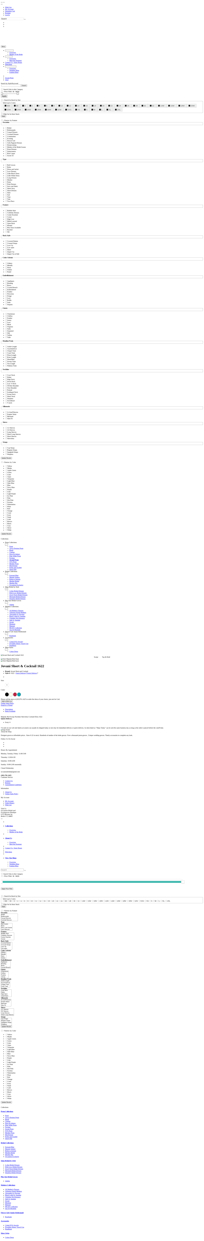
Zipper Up (10, 252)
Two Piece (10, 201)
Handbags (12, 645)
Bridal (9, 128)
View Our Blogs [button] (10, 858)
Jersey (9, 320)
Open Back (11, 223)
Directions (8, 852)
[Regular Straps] (6, 1021)
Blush (11, 550)
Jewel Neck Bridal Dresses (18, 595)
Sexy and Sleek (12, 186)
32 (153, 106)
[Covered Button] (6, 943)
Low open (10, 247)
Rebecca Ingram (14, 579)
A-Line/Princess (12, 412)
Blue (9, 485)
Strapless (10, 398)
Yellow (9, 466)
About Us (8, 792)
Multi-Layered (12, 221)
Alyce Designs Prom (16, 548)
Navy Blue (11, 487)
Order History (9, 803)
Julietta (11, 605)
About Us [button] (8, 838)
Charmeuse (11, 314)
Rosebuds (12, 636)
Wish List (8, 7)
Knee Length (11, 357)
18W (183, 106)
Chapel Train (11, 351)
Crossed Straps (12, 243)
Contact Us (9, 781)
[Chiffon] (4, 973)
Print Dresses (11, 184)
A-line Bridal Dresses (16, 591)
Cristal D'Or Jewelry (16, 642)
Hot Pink (10, 500)
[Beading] (6, 964)
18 (95, 106)
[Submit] (25, 19)
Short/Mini (10, 359)
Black (9, 523)
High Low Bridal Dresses (18, 593)
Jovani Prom (14, 560)
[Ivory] (11, 694)
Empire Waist (11, 414)
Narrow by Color (10, 462)
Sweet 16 (10, 156)
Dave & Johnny (14, 554)
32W (59, 110)
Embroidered (11, 290)
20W (193, 106)
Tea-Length (11, 364)
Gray (9, 526)
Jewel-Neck (11, 381)
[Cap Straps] (6, 1019)
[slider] (183, 881)
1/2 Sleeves (11, 428)
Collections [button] (9, 826)
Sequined (10, 331)
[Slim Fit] (6, 1005)
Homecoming (11, 145)
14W (162, 106)
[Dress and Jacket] (6, 928)
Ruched (9, 230)
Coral (9, 513)
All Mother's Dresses (16, 611)
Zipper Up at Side (13, 254)
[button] (9, 50)
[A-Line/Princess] (6, 1000)
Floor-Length (11, 355)
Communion (11, 136)
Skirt (8, 193)
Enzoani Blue (13, 575)
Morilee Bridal (14, 581)
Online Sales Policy (7, 703)
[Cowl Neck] (6, 990)
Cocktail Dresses (12, 134)
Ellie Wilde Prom (15, 556)
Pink (8, 498)
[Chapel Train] (5, 985)
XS (78, 110)
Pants (9, 182)
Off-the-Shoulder (13, 386)
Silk (8, 333)
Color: (3, 690)
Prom (11, 546)
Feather (9, 292)
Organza (10, 327)
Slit (8, 232)
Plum (9, 506)
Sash (8, 302)
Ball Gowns (11, 165)
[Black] (7, 694)
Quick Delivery (32, 673)
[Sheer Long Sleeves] (7, 1015)
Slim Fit (10, 418)
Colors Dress (13, 651)
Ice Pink (10, 496)
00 (17, 106)
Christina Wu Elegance (17, 618)
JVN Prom (13, 562)
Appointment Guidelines (13, 785)
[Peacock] (19, 694)
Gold (9, 519)
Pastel (9, 272)
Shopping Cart (10, 11)
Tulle (9, 337)
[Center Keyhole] (7, 937)
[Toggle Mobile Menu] (2, 818)
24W (19, 110)
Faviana (12, 558)
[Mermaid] (6, 1003)
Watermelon (11, 504)
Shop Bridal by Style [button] (12, 587)
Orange (9, 511)
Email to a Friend (6, 705)
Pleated (9, 225)
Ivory (9, 515)
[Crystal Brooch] (6, 967)
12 (70, 106)
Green (9, 472)
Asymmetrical (12, 349)
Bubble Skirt (11, 211)
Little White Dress (13, 176)
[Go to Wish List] (4, 2)
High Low (10, 219)
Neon (9, 267)
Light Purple (11, 494)
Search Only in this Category (13, 89)
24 (120, 106)
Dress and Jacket (12, 169)
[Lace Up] (6, 947)
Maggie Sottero (14, 577)
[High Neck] (6, 994)
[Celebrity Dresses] (7, 935)
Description (9, 709)
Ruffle (9, 300)
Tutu (8, 199)
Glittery (9, 263)
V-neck (9, 403)
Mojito (9, 468)
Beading (10, 283)
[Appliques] (6, 962)
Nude (9, 517)
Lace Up (10, 245)
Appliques (10, 281)
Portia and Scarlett (15, 567)
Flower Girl (11, 141)
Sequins (10, 304)
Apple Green (11, 470)
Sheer (9, 250)
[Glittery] (3, 952)
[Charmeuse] (4, 971)
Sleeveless (10, 438)
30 (145, 106)
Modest (9, 180)
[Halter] (6, 992)
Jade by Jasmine (14, 620)
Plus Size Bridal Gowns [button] (13, 600)
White (9, 530)
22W (9, 110)
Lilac (9, 492)
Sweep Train (11, 361)
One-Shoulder (12, 388)
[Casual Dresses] (9, 918)
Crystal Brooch (12, 287)
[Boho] (6, 926)
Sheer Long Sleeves (14, 434)
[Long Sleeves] (7, 1013)
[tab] (104, 556)
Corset (9, 217)
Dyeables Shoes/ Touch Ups (18, 644)
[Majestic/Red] (15, 694)
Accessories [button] (9, 638)
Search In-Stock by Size (12, 100)
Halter (9, 377)
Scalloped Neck (12, 392)
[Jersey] (4, 977)
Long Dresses (11, 178)
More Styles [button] (9, 647)
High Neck (11, 379)
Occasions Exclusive (16, 585)
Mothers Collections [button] (12, 606)
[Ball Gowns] (6, 924)
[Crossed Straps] (6, 945)
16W (172, 106)
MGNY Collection (15, 628)
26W (29, 110)
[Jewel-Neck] (6, 996)
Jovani (11, 622)
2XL (119, 110)
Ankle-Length (12, 346)
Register (8, 13)
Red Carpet (11, 153)
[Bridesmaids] (9, 916)
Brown (9, 521)
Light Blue (11, 481)
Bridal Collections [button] (11, 571)
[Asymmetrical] (5, 983)
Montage (12, 624)
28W (39, 110)
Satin (9, 329)
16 (87, 106)
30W (49, 110)
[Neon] (3, 956)
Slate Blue (10, 483)
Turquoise (10, 479)
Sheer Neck (11, 396)
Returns (7, 783)
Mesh (9, 324)
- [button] (6, 544)
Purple (9, 489)
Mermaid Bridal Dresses (17, 597)
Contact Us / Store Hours (13, 848)
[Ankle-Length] (5, 981)
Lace (9, 298)
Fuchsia (10, 502)
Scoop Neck (11, 394)
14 (78, 106)
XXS (69, 110)
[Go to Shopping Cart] (2, 2)
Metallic (10, 265)
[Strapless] (6, 1024)
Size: (2, 680)
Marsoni (12, 626)
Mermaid (10, 416)
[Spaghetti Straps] (6, 1022)
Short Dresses (11, 190)
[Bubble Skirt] (7, 934)
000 (8, 106)
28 (136, 106)
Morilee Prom (14, 564)
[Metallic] (3, 954)
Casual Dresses (12, 132)
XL (110, 110)
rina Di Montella (14, 630)
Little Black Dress (13, 173)
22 (111, 106)
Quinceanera (11, 151)
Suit (8, 195)
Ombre (9, 270)
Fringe (9, 296)
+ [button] (6, 589)
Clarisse (12, 552)
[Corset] (7, 939)
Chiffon (9, 316)
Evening (10, 139)
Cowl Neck (11, 375)
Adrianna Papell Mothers (17, 612)
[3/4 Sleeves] (7, 1011)
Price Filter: (8, 91)
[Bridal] (9, 915)
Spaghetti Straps (12, 452)
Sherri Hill (12, 569)
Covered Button (12, 241)
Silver (9, 528)
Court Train (11, 353)
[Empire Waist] (6, 1002)
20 (103, 106)
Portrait (9, 390)
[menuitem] (104, 7)
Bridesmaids (11, 130)
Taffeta (9, 335)
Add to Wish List (7, 701)
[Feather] (4, 975)
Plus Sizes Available (14, 228)
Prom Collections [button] (11, 542)
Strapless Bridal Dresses (17, 599)
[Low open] (6, 948)
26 (128, 106)
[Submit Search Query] (25, 870)
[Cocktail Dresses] (9, 920)
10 (62, 106)
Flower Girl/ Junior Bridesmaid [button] (15, 632)
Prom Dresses (11, 149)
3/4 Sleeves (11, 430)
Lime (9, 475)
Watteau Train (12, 366)
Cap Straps (11, 448)
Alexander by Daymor (16, 614)
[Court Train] (5, 986)
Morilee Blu (13, 583)
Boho (9, 167)
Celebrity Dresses (13, 213)
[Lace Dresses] (6, 929)
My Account (9, 9)
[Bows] (6, 966)
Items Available (10, 711)
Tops (9, 197)
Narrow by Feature (10, 120)
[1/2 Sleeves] (7, 1009)
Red (8, 509)
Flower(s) (10, 294)
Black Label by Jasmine (17, 616)
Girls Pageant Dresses (14, 143)
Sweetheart (11, 401)
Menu (3, 46)
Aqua (9, 477)
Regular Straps (12, 450)
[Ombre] (3, 958)
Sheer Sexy (11, 188)
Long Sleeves (11, 432)
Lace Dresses (11, 171)
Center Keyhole (12, 215)
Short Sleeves (11, 436)
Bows (9, 285)
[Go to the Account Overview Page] (2, 4)
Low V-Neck (11, 384)
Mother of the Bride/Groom (16, 147)
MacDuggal (13, 566)
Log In (7, 15)
